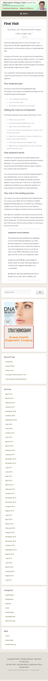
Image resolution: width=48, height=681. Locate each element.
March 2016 (9, 446)
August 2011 (9, 576)
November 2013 (10, 541)
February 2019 (10, 403)
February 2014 (10, 528)
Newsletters (9, 599)
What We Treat (10, 621)
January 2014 (10, 532)
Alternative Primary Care (24, 5)
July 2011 (8, 580)
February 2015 (10, 489)
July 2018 (8, 424)
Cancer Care (9, 370)
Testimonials (9, 612)
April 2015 (8, 480)
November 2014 (10, 502)
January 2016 (10, 454)
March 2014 (9, 524)
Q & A (7, 608)
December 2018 (10, 411)
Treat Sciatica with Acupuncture (15, 379)
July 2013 (8, 558)
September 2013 (11, 550)
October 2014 (10, 506)
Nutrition (8, 604)
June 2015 (9, 472)
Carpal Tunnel (9, 366)
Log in (7, 636)
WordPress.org (10, 644)
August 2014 (9, 511)
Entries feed (9, 640)
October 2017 (10, 433)
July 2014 (8, 515)
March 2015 (9, 485)
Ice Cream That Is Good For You (15, 375)
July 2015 (8, 467)
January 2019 (10, 407)
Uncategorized (10, 616)
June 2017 (9, 437)
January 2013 (10, 571)
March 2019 (9, 398)
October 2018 (10, 415)
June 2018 (9, 428)
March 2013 (9, 567)
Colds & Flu (9, 362)
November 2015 (10, 463)
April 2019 (8, 394)
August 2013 (9, 554)
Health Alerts (9, 595)
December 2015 (10, 459)
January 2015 (10, 493)
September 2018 (11, 420)
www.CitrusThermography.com (18, 670)
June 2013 (9, 563)
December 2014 (10, 498)
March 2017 (9, 441)
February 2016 (10, 450)
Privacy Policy (35, 670)
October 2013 (10, 545)
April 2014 (8, 519)
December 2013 (10, 537)
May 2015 (8, 476)
